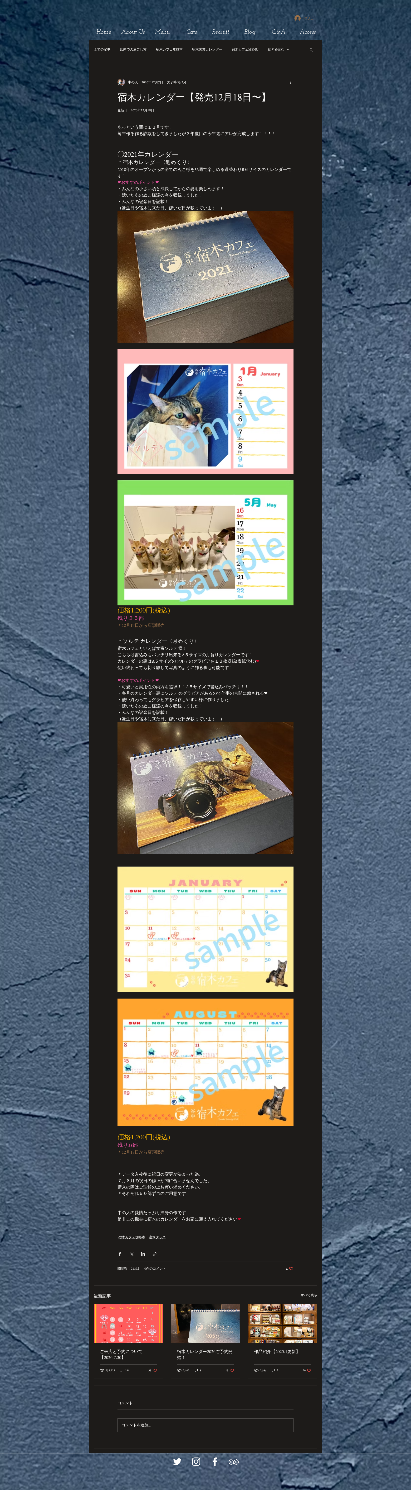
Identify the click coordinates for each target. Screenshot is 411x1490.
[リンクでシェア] (154, 1254)
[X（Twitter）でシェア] (131, 1254)
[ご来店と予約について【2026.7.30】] (128, 1323)
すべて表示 (309, 1295)
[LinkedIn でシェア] (143, 1254)
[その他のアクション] (291, 82)
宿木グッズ (157, 1237)
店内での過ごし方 (133, 49)
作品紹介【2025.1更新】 (277, 1351)
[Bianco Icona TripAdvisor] (233, 1461)
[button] (311, 50)
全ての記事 (102, 49)
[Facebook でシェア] (119, 1254)
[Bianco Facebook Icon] (214, 1461)
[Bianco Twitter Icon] (177, 1461)
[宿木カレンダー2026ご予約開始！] (205, 1323)
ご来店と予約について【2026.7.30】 (121, 1354)
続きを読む (276, 49)
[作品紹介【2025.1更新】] (282, 1323)
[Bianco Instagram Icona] (196, 1461)
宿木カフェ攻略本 (169, 49)
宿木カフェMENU (245, 49)
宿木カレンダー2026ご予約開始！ (205, 1354)
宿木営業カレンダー (207, 49)
